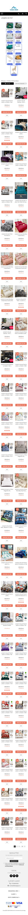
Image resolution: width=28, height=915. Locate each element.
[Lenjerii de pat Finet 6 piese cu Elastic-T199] (7, 763)
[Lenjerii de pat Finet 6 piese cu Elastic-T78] (21, 617)
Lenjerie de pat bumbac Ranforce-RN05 (7, 624)
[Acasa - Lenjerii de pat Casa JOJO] (14, 8)
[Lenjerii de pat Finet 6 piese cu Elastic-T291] (21, 156)
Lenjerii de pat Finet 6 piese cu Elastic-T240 (21, 711)
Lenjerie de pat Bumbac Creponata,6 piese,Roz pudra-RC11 (21, 267)
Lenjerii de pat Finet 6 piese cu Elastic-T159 (21, 682)
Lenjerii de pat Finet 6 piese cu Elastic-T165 (21, 799)
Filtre (8, 83)
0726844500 (15, 883)
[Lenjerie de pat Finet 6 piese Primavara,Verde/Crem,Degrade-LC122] (21, 125)
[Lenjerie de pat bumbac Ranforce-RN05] (7, 617)
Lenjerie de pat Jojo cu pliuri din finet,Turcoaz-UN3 (21, 201)
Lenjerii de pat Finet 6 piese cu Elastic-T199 (7, 770)
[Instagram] (17, 875)
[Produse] (2, 14)
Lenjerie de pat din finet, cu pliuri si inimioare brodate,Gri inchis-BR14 (21, 299)
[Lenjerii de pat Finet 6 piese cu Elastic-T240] (21, 705)
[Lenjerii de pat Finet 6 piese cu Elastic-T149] (7, 676)
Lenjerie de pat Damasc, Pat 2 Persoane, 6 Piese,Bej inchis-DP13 (7, 332)
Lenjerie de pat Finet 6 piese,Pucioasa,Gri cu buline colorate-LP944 (21, 594)
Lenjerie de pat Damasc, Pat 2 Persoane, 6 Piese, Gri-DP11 (21, 101)
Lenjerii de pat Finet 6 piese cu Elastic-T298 (21, 365)
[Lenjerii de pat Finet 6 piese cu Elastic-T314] (21, 416)
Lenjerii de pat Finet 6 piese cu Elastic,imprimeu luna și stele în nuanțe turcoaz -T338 (7, 563)
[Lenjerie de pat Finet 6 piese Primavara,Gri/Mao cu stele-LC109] (7, 587)
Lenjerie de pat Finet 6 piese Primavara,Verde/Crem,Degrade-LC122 (21, 133)
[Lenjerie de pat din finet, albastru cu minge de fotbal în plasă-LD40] (7, 516)
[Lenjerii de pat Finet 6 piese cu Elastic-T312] (7, 416)
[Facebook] (11, 875)
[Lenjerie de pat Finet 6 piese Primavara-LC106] (21, 553)
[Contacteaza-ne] (18, 13)
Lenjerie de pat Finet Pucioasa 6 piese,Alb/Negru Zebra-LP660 (7, 234)
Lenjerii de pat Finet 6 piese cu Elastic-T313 (7, 455)
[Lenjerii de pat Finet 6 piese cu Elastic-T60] (7, 646)
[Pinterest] (14, 875)
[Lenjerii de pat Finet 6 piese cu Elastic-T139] (7, 705)
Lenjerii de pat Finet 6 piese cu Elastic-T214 (21, 394)
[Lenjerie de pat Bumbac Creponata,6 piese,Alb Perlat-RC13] (7, 291)
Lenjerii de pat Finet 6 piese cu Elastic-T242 (7, 101)
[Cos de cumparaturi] (22, 13)
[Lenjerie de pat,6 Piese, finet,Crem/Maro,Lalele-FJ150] (21, 323)
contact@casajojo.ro (14, 885)
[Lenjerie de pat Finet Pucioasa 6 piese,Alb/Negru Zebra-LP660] (7, 226)
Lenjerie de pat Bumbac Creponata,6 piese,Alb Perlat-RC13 (7, 299)
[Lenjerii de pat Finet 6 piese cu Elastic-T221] (21, 646)
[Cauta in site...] (26, 13)
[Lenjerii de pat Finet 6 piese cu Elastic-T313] (7, 447)
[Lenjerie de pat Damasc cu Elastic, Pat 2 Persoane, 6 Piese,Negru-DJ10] (7, 356)
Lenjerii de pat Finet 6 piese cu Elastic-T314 (21, 423)
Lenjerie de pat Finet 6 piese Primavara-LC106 (21, 563)
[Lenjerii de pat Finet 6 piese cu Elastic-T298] (21, 356)
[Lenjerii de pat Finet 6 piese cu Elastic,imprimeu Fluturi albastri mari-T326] (21, 516)
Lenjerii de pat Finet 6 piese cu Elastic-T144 (21, 828)
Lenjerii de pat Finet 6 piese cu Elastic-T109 (21, 770)
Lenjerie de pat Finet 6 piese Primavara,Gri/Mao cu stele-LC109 (7, 594)
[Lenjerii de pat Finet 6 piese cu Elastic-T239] (7, 792)
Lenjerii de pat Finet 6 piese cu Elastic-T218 (7, 741)
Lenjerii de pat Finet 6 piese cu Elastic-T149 (7, 682)
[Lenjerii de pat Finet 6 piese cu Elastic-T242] (7, 93)
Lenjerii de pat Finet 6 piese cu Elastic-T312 (7, 423)
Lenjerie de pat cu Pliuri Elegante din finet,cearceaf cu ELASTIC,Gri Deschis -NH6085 (21, 455)
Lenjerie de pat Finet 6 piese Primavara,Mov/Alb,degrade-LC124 (7, 164)
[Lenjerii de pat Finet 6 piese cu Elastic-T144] (21, 821)
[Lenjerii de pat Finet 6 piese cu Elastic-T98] (7, 190)
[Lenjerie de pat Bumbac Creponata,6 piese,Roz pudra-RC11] (21, 259)
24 (22, 846)
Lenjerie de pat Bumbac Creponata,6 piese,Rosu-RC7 (21, 234)
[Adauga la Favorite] (7, 115)
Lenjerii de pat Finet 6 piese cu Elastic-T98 (7, 201)
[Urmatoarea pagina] (25, 846)
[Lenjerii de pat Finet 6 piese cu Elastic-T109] (21, 763)
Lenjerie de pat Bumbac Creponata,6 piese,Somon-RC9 (7, 267)
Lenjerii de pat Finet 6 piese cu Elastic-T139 (7, 711)
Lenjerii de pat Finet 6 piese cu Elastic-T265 (7, 133)
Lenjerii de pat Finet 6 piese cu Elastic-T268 (7, 394)
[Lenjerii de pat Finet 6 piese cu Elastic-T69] (7, 821)
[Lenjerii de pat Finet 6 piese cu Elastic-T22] (21, 734)
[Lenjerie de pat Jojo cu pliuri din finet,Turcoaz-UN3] (21, 190)
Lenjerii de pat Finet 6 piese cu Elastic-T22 (21, 741)
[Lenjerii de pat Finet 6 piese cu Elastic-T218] (7, 734)
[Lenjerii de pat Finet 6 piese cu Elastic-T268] (7, 387)
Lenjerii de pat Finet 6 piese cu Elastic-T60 (7, 653)
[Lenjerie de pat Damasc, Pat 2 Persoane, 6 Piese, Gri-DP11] (21, 93)
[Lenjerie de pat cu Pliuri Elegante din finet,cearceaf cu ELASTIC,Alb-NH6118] (7, 480)
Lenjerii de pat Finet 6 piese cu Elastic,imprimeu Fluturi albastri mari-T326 (21, 526)
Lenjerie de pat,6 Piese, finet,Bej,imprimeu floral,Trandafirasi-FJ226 (21, 490)
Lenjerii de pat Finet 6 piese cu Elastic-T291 (21, 164)
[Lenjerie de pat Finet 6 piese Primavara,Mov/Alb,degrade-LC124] (7, 156)
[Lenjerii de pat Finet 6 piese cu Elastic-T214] (21, 387)
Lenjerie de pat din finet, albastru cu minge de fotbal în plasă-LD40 (7, 526)
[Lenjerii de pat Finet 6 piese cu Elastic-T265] (7, 125)
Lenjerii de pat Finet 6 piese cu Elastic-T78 (21, 624)
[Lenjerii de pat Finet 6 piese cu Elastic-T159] (21, 676)
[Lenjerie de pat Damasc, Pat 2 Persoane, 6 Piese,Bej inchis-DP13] (7, 324)
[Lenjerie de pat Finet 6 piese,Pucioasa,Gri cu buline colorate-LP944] (21, 587)
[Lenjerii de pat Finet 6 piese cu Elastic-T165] (21, 792)
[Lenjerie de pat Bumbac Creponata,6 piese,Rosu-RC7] (21, 225)
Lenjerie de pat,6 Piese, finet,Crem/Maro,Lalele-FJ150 (21, 332)
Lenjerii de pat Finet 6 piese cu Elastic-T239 (7, 799)
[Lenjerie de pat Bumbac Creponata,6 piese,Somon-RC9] (7, 258)
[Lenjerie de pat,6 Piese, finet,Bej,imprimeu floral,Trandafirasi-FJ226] (21, 480)
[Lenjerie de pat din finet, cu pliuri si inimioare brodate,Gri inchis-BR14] (21, 291)
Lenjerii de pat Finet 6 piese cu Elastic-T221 (21, 653)
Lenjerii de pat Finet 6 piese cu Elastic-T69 (7, 828)
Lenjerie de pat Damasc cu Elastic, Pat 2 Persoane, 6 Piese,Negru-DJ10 (7, 365)
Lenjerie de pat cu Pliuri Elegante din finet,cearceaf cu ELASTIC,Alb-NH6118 (7, 490)
